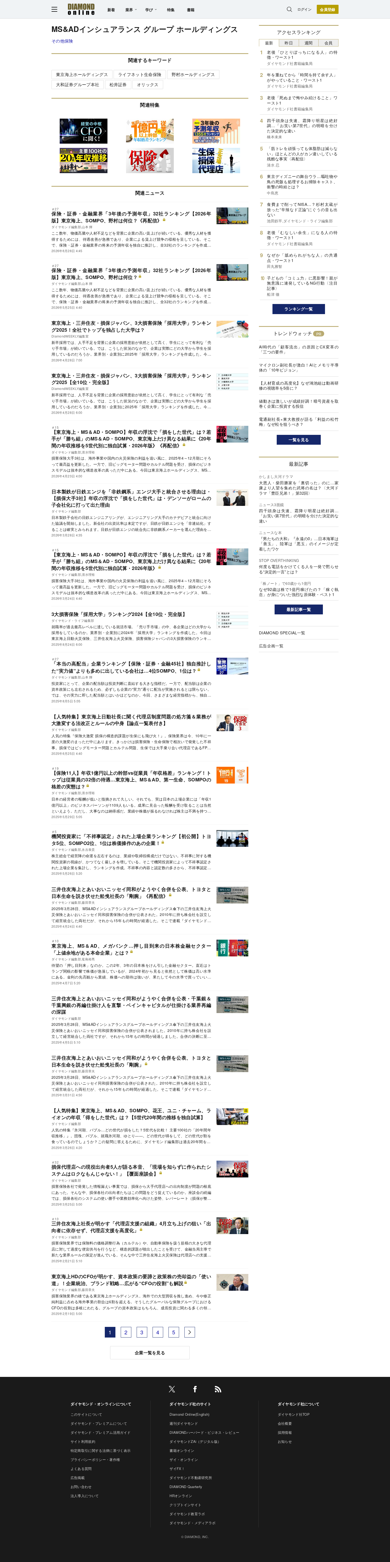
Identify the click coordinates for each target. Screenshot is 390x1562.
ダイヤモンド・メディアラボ (192, 1522)
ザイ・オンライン (184, 1459)
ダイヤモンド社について (299, 1403)
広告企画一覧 (271, 645)
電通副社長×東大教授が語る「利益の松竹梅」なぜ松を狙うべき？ (299, 421)
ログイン (304, 9)
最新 (269, 42)
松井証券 (118, 84)
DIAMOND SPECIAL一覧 (282, 632)
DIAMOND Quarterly (186, 1486)
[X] (171, 1390)
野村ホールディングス (193, 74)
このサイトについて (86, 1414)
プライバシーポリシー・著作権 (95, 1459)
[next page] (189, 1332)
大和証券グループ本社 (77, 84)
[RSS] (218, 1390)
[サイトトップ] (81, 9)
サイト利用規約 (83, 1441)
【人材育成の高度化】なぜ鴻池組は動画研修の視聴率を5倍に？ (299, 385)
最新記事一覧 (299, 609)
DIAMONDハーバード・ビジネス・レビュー (204, 1432)
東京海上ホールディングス (82, 74)
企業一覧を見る (150, 1352)
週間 (309, 42)
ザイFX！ (177, 1468)
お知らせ (285, 1441)
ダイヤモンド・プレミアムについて (99, 1423)
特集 (171, 9)
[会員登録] (328, 9)
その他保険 (62, 41)
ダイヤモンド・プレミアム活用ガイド (101, 1432)
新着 (111, 9)
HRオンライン (181, 1495)
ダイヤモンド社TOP (294, 1414)
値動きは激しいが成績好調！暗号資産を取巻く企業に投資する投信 (299, 403)
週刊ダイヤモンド (184, 1423)
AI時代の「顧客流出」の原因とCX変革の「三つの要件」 (299, 349)
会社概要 (285, 1423)
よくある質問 (81, 1468)
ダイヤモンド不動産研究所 (191, 1477)
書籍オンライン (182, 1450)
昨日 (289, 42)
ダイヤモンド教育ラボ (187, 1513)
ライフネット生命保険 (139, 74)
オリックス (148, 84)
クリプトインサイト (185, 1504)
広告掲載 (78, 1477)
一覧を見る (299, 440)
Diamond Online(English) (189, 1414)
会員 (328, 42)
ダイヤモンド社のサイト (190, 1403)
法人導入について (85, 1495)
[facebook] (195, 1390)
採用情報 (285, 1432)
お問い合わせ (81, 1486)
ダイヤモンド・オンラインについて (101, 1403)
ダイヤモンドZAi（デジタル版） (195, 1441)
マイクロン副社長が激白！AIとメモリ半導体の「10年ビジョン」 (299, 367)
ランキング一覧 (298, 309)
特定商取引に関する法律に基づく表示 (101, 1450)
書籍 (191, 9)
